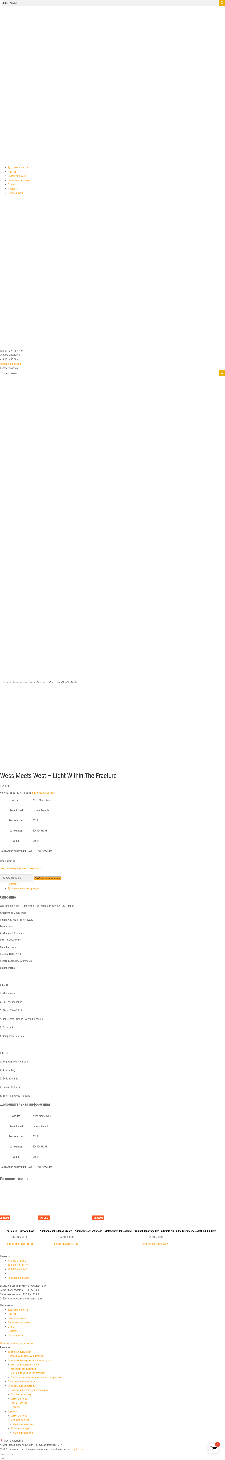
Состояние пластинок (19, 180)
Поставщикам (15, 193)
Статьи (11, 184)
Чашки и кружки (19, 1403)
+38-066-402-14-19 (18, 1265)
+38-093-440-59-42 (18, 1269)
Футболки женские (23, 1432)
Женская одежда (20, 1428)
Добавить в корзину (19, 1188)
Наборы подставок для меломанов (29, 1390)
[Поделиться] (4, 1454)
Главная (7, 682)
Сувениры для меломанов (22, 1385)
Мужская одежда (20, 1419)
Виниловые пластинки (24, 682)
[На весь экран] (8, 1454)
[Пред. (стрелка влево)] (1, 1458)
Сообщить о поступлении (47, 878)
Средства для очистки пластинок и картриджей (36, 1377)
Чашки (16, 1407)
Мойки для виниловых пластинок (28, 1373)
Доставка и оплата (18, 167)
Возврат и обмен (17, 175)
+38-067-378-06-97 (18, 1260)
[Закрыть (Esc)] (1, 1454)
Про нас (12, 171)
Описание (13, 884)
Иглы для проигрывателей (25, 1364)
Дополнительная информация (23, 888)
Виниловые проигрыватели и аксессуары (30, 1360)
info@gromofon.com (10, 363)
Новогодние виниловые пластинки (26, 1356)
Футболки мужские (23, 1424)
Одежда (12, 1411)
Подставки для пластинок (21, 1381)
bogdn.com (77, 1449)
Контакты (13, 188)
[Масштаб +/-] (11, 1454)
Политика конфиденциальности (16, 1343)
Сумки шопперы (19, 1398)
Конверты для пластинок (24, 1368)
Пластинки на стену (21, 1394)
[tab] (116, 884)
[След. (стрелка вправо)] (4, 1458)
